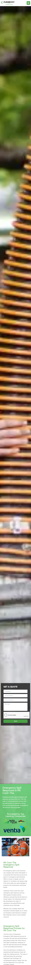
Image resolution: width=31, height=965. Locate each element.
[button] (28, 3)
